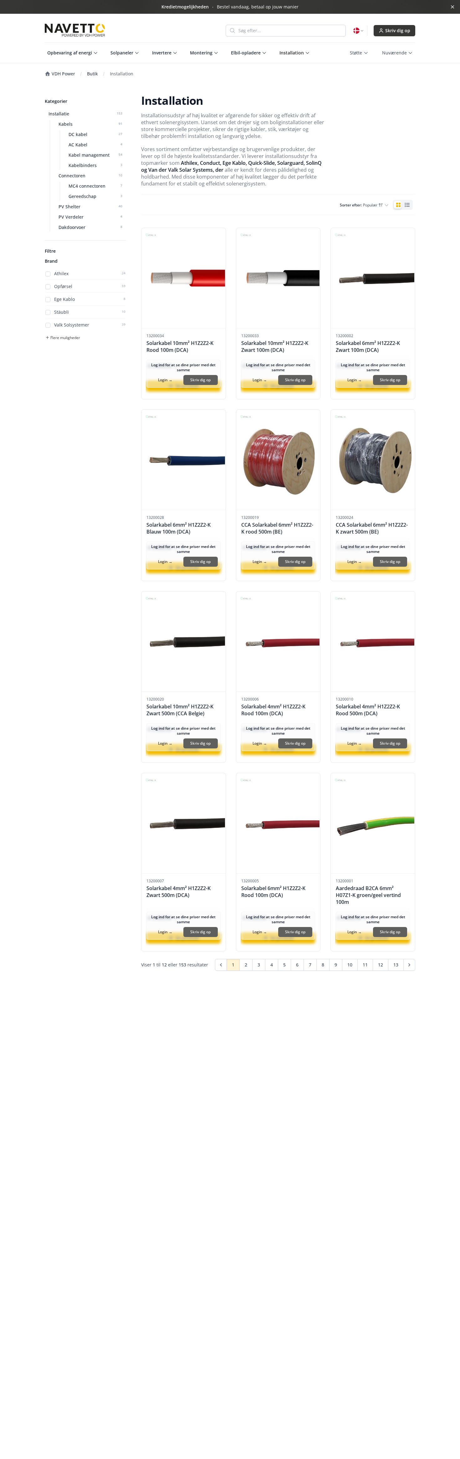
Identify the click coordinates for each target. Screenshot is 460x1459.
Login (165, 379)
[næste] (409, 965)
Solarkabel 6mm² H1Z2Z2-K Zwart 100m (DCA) (368, 346)
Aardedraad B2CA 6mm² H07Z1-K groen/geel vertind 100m (368, 895)
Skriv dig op (397, 30)
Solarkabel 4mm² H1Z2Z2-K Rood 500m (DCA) (368, 710)
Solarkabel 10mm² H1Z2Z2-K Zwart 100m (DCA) (274, 346)
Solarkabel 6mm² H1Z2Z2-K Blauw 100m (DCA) (178, 528)
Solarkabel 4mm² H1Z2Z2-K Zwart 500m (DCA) (178, 892)
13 (395, 965)
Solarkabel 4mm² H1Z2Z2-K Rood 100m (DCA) (273, 710)
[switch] (403, 205)
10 (349, 965)
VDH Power (62, 74)
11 (365, 965)
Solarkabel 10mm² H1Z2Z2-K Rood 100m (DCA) (179, 346)
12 (380, 965)
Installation (121, 74)
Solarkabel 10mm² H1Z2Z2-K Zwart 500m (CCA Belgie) (179, 710)
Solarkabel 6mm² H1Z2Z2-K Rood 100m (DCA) (273, 892)
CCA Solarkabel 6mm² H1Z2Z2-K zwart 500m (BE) (372, 528)
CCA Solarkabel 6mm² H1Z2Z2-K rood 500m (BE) (277, 528)
